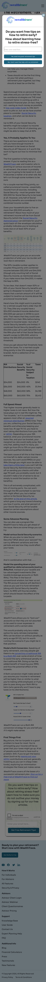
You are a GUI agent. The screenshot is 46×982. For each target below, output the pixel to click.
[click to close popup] (43, 15)
